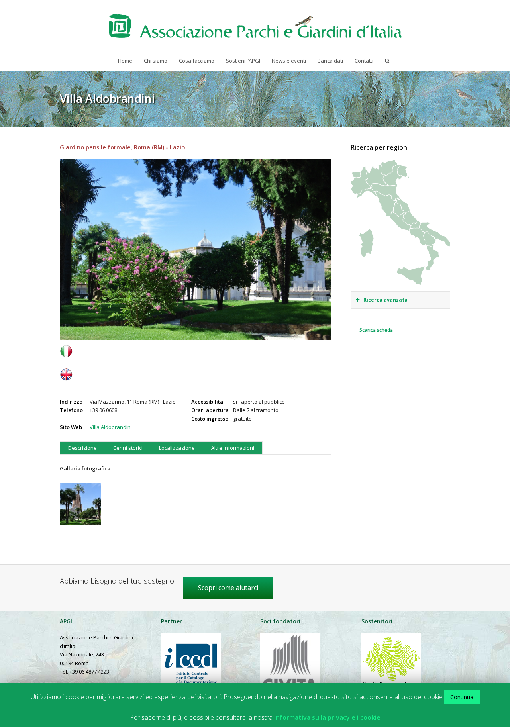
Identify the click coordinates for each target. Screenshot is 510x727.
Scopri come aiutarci (228, 587)
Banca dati (330, 60)
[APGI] (255, 26)
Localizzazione (177, 447)
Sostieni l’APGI (243, 60)
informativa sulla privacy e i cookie (327, 717)
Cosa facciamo (196, 60)
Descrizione (82, 447)
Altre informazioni (232, 447)
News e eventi (289, 60)
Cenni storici (128, 447)
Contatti (364, 60)
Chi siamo (155, 60)
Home (125, 60)
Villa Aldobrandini (111, 427)
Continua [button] (461, 697)
